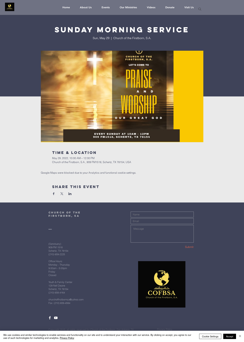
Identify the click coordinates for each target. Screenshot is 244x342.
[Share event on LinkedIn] (70, 193)
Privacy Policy (67, 338)
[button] (88, 7)
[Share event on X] (61, 193)
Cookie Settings (210, 336)
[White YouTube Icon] (56, 318)
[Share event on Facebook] (53, 193)
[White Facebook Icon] (50, 318)
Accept (229, 336)
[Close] (240, 336)
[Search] (199, 9)
